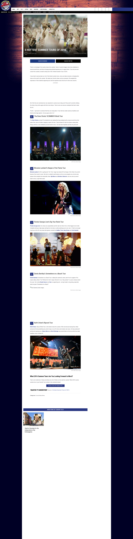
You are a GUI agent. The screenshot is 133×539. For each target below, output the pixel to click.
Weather (36, 9)
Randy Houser (43, 282)
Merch (44, 12)
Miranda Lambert (34, 172)
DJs (22, 9)
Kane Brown (66, 230)
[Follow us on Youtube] (110, 9)
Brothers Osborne (62, 176)
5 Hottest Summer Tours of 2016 (60, 390)
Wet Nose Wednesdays (26, 12)
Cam (50, 282)
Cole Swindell (75, 230)
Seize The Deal (43, 9)
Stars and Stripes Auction (54, 12)
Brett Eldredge (54, 331)
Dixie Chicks (35, 120)
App (18, 9)
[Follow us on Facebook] (103, 9)
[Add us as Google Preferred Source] (100, 9)
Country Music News (40, 395)
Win (31, 9)
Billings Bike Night (37, 12)
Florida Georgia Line (35, 226)
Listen (26, 9)
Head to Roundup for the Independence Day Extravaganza (32, 430)
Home (13, 9)
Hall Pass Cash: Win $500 (13, 12)
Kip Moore (53, 176)
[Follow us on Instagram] (107, 9)
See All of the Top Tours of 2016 (55, 385)
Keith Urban (33, 326)
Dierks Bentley (33, 277)
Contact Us (51, 9)
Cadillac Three (59, 230)
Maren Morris (45, 331)
